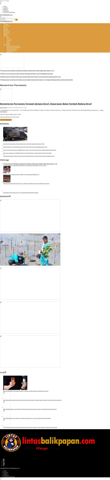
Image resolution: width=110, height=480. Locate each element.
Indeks (5, 471)
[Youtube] (4, 464)
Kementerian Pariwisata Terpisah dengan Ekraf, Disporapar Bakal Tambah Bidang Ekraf (46, 103)
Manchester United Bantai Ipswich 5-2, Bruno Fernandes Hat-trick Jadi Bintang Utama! (23, 78)
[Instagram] (3, 462)
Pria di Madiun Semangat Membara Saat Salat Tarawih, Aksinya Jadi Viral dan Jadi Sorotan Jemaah (30, 427)
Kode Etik (5, 472)
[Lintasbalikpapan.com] (6, 15)
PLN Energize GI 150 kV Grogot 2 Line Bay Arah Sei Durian (15, 368)
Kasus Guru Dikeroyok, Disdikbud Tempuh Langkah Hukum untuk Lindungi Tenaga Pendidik (27, 153)
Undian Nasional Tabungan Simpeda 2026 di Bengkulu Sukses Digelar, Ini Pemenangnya (23, 300)
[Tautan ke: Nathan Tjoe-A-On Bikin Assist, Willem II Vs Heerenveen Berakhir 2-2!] (26, 73)
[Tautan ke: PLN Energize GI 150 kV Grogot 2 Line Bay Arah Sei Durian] (30, 367)
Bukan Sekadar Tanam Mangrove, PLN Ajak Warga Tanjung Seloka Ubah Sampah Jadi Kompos (25, 266)
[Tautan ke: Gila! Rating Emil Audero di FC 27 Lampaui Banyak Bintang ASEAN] (36, 80)
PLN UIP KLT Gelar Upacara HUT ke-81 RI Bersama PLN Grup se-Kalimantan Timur (22, 334)
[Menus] (0, 2)
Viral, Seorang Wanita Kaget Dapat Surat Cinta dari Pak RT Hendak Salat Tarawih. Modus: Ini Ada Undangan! (32, 400)
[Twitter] (3, 461)
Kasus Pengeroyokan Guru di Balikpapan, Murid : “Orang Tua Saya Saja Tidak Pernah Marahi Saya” (29, 150)
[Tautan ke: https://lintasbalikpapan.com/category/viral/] (5, 372)
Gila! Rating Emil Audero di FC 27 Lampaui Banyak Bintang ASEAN (17, 81)
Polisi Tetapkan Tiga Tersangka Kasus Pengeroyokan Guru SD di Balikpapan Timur (25, 147)
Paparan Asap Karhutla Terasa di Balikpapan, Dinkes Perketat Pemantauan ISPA (21, 69)
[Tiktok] (3, 465)
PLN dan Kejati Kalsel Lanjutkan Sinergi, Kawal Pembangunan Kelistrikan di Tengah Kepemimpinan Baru (27, 233)
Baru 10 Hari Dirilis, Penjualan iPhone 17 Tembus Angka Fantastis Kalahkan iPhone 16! (25, 391)
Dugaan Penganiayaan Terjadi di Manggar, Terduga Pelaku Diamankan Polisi (23, 144)
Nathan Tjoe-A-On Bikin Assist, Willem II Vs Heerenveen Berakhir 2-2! (18, 75)
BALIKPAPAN (3, 107)
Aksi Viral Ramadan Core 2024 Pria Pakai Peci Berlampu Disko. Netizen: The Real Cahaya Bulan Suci (30, 409)
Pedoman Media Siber (9, 476)
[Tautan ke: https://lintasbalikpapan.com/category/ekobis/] (10, 196)
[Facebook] (3, 459)
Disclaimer (6, 475)
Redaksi (5, 473)
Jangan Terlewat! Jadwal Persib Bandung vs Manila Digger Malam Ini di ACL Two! (21, 72)
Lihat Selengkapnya (6, 119)
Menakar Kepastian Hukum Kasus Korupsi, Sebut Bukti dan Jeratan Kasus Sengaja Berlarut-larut (29, 156)
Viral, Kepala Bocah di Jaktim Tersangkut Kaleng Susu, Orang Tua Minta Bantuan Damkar (27, 418)
